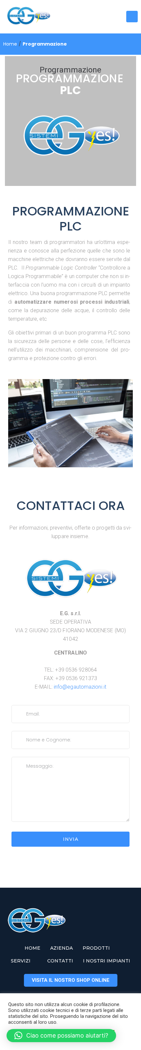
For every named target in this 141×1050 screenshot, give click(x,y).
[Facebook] (85, 16)
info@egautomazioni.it (80, 687)
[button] (61, 1035)
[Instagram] (96, 16)
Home (10, 44)
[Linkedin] (107, 16)
